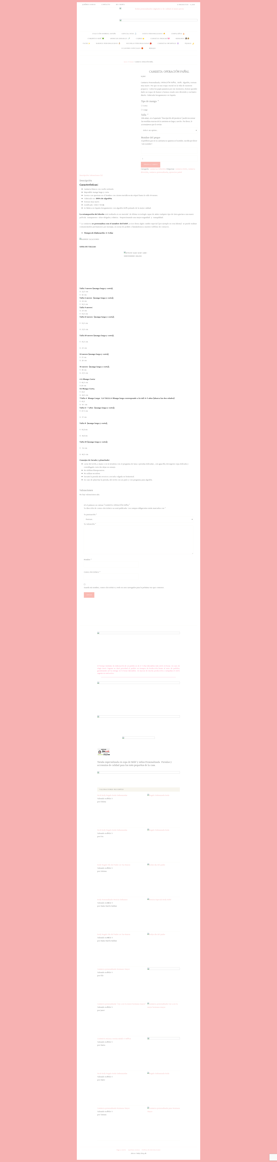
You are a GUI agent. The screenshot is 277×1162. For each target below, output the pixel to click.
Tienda (131, 62)
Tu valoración (90, 524)
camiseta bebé (181, 169)
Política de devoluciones (151, 1150)
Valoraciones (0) (96, 175)
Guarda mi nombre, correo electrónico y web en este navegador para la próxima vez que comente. (124, 587)
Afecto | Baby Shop (99, 18)
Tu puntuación (90, 514)
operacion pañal (175, 172)
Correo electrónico (92, 572)
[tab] (84, 175)
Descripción (84, 175)
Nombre (88, 559)
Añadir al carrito (150, 164)
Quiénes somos (134, 1150)
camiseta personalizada (158, 172)
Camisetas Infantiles (158, 169)
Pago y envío (121, 1150)
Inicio (125, 62)
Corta (145, 105)
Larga (145, 109)
